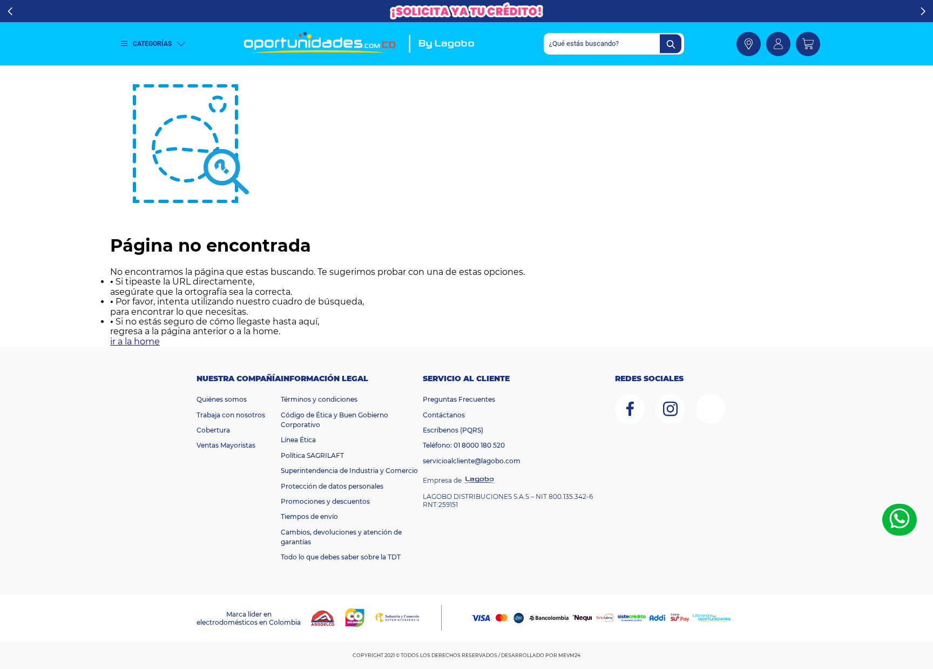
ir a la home (135, 341)
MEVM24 (569, 655)
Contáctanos (444, 415)
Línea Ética (298, 440)
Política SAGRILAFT (312, 455)
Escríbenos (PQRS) (453, 430)
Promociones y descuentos (325, 501)
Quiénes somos (222, 399)
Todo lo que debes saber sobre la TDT (341, 557)
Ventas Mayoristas (226, 445)
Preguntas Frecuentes (459, 399)
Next (923, 11)
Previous (10, 11)
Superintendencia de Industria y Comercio (349, 471)
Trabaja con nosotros (231, 415)
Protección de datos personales (332, 486)
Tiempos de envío (309, 516)
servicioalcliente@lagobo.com (471, 461)
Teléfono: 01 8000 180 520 (464, 445)
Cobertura (213, 430)
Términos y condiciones (319, 399)
